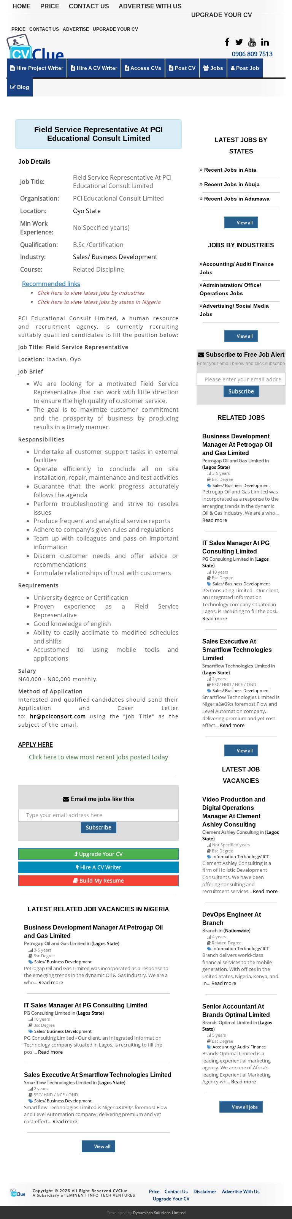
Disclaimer (205, 1191)
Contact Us (89, 6)
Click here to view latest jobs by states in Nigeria (98, 301)
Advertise (76, 29)
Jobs (216, 68)
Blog (22, 87)
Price (49, 6)
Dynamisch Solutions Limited (159, 1212)
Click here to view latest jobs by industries (90, 292)
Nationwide (237, 930)
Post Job (247, 68)
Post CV (184, 68)
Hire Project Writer (39, 68)
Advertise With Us (150, 6)
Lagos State (105, 943)
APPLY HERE (35, 744)
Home (22, 6)
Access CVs (145, 68)
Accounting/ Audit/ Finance (239, 1047)
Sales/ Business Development (115, 257)
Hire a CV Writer (96, 68)
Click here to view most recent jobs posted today (98, 757)
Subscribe (98, 827)
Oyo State (87, 211)
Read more (50, 982)
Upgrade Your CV (221, 15)
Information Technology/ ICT (241, 856)
